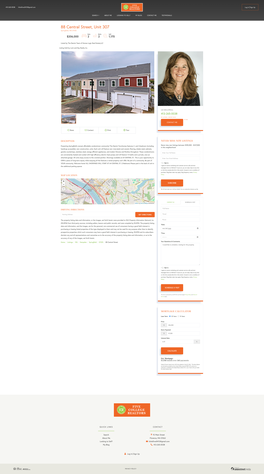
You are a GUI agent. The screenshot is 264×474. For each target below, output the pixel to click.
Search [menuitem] (95, 15)
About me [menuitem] (108, 15)
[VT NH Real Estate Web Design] (241, 468)
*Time (163, 233)
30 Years (174, 316)
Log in (247, 7)
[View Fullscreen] (63, 188)
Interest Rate (165, 338)
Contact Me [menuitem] (152, 15)
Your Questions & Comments (170, 241)
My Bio (186, 119)
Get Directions (145, 215)
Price (162, 322)
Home (63, 242)
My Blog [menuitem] (139, 15)
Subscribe (172, 183)
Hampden (83, 242)
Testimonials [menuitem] (167, 15)
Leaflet (136, 203)
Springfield (93, 242)
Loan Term (164, 316)
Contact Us (170, 202)
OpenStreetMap (144, 203)
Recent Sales (172, 117)
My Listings (164, 117)
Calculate (172, 351)
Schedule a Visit (190, 202)
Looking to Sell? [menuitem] (123, 15)
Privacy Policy (188, 294)
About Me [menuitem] (106, 438)
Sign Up (252, 7)
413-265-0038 (10, 7)
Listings (70, 242)
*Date (163, 225)
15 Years (182, 316)
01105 (101, 242)
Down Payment (166, 330)
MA (76, 242)
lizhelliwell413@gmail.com (27, 7)
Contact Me (172, 122)
